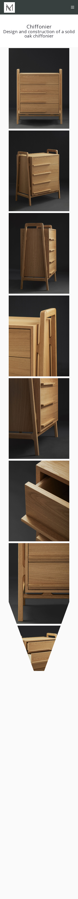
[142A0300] (39, 583)
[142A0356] (39, 253)
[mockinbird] (9, 7)
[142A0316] (39, 501)
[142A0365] (39, 418)
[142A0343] (39, 171)
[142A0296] (39, 336)
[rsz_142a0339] (39, 648)
